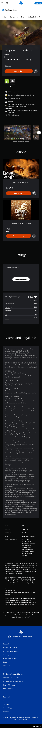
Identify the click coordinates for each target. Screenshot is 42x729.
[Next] (39, 132)
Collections (14, 17)
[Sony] (37, 728)
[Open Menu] (2, 3)
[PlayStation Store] (10, 10)
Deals (23, 17)
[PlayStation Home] (21, 3)
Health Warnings (10, 591)
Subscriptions (33, 17)
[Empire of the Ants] (17, 132)
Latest (5, 17)
